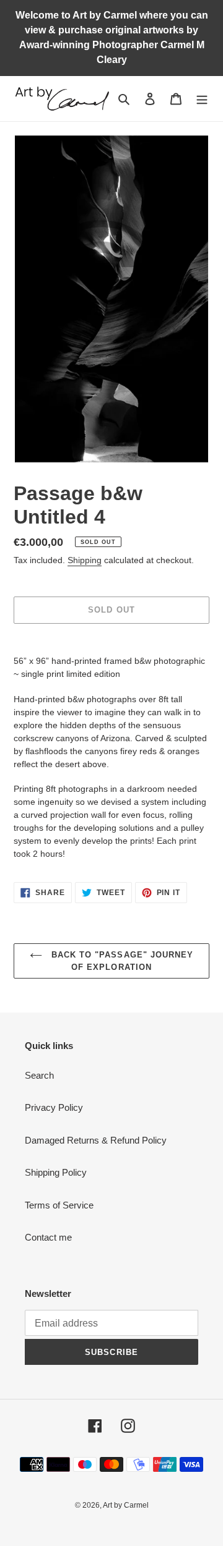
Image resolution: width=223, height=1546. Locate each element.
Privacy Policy (54, 1107)
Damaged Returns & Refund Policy (96, 1140)
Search (39, 1075)
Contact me (48, 1237)
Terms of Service (59, 1205)
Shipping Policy (56, 1172)
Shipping (85, 560)
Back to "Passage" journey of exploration (120, 961)
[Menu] (202, 98)
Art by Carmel (126, 1505)
